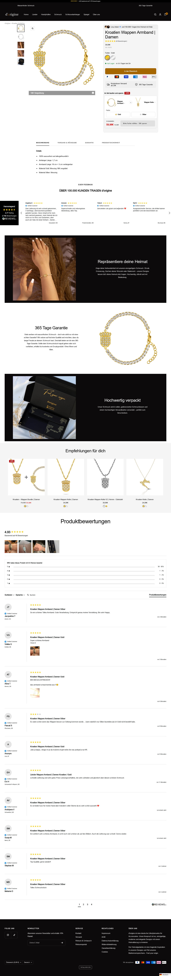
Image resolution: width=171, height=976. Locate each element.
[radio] (118, 114)
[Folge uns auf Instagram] (8, 935)
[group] (17, 532)
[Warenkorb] (165, 14)
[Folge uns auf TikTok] (14, 935)
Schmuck (58, 14)
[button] (21, 213)
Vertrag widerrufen (85, 967)
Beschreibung (42, 143)
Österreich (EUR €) (12, 962)
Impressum (106, 933)
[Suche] (155, 14)
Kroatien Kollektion (18, 23)
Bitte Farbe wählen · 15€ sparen (135, 123)
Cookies (105, 952)
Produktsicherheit (111, 143)
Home (26, 14)
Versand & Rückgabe (67, 143)
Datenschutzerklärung (110, 941)
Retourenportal (81, 944)
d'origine (7, 23)
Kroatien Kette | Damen (145, 499)
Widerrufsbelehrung (109, 944)
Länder (34, 14)
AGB (103, 937)
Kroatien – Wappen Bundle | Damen (26, 499)
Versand (78, 937)
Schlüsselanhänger (72, 14)
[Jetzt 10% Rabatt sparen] (62, 943)
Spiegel (86, 14)
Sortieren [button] (9, 595)
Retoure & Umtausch (83, 941)
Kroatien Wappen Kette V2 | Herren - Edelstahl (105, 499)
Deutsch (27, 962)
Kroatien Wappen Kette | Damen (66, 499)
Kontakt (78, 933)
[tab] (157, 595)
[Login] (160, 14)
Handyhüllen (46, 14)
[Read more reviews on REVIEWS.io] (9, 219)
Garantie (89, 143)
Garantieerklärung (108, 948)
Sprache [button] (19, 595)
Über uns (96, 14)
